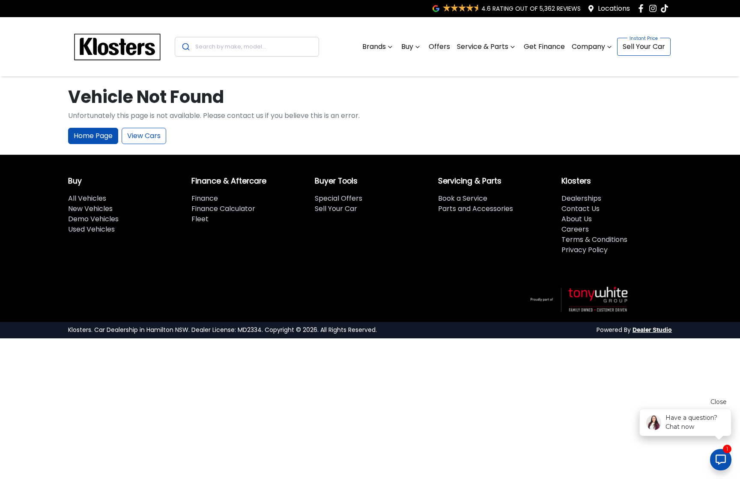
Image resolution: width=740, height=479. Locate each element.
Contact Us (580, 209)
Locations (614, 8)
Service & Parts (482, 46)
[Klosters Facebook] (642, 8)
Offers (439, 46)
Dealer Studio (652, 330)
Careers (575, 229)
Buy (407, 46)
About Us (576, 219)
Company (588, 46)
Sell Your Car (644, 46)
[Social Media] (666, 8)
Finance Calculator (223, 209)
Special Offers (338, 198)
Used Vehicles (91, 229)
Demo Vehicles (93, 219)
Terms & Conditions (594, 239)
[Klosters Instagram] (654, 8)
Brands (374, 46)
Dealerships (581, 198)
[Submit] (185, 46)
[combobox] (247, 47)
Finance (204, 198)
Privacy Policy (584, 250)
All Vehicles (87, 198)
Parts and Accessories (475, 209)
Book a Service (462, 198)
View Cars (144, 136)
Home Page (93, 136)
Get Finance (544, 46)
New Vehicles (90, 209)
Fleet (200, 219)
